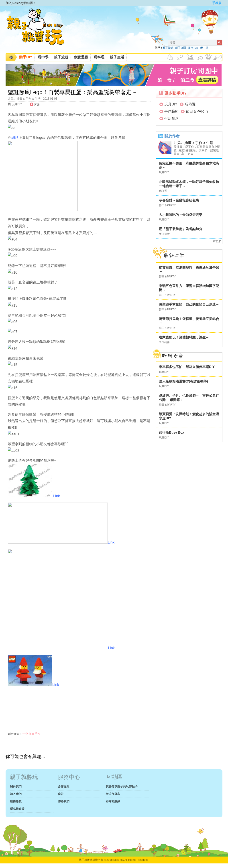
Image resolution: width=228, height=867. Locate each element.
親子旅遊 (168, 47)
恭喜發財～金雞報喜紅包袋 (179, 200)
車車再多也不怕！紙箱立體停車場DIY (187, 367)
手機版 (217, 3)
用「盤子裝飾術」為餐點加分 (180, 229)
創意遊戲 (81, 57)
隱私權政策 (17, 808)
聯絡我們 (63, 801)
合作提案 (63, 786)
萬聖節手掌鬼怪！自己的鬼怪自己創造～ (189, 304)
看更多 (217, 241)
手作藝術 (171, 111)
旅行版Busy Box (171, 432)
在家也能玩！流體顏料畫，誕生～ (184, 337)
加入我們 (16, 794)
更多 (190, 154)
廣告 (61, 794)
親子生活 (117, 57)
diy (196, 47)
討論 (37, 104)
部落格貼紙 (113, 801)
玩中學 (204, 47)
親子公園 (180, 47)
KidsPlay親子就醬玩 (39, 30)
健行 (190, 47)
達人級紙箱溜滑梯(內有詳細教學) (183, 381)
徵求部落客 (113, 794)
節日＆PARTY (197, 111)
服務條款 (16, 801)
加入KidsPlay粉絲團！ (21, 3)
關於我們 (16, 786)
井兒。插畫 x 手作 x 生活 (193, 143)
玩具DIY (17, 104)
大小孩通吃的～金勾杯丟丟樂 (180, 214)
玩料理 (99, 57)
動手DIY (25, 57)
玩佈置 (190, 104)
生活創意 (171, 118)
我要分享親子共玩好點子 (122, 786)
